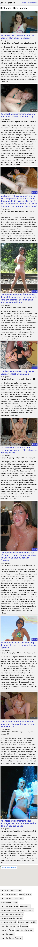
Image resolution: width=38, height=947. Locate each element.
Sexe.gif (29, 894)
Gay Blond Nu (25, 906)
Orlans (21, 894)
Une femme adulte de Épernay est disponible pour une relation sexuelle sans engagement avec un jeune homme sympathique (19, 298)
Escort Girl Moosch (7, 934)
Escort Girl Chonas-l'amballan (11, 938)
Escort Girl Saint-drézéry (25, 930)
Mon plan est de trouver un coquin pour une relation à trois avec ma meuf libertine (18, 724)
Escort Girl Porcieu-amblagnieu (12, 914)
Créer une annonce (29, 3)
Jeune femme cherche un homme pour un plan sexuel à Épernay (17, 36)
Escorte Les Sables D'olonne (11, 890)
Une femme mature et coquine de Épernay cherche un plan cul (17, 372)
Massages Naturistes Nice (10, 910)
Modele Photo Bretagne (9, 902)
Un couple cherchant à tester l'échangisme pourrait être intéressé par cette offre (19, 450)
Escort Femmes (7, 3)
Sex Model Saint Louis (9, 922)
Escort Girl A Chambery (9, 894)
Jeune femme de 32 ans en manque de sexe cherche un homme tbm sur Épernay (19, 645)
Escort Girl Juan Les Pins (10, 926)
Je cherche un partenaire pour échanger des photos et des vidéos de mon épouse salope (18, 823)
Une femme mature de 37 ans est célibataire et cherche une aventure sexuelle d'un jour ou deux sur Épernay (18, 556)
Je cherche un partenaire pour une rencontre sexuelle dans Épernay (18, 115)
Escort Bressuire (27, 910)
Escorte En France (7, 930)
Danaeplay (24, 926)
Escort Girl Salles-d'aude (10, 906)
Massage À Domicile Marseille (11, 918)
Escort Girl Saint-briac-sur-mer (12, 898)
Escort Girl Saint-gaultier (27, 922)
